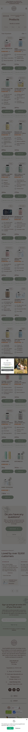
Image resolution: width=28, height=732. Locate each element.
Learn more (12, 725)
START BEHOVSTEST (7, 367)
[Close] (26, 719)
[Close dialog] (26, 359)
